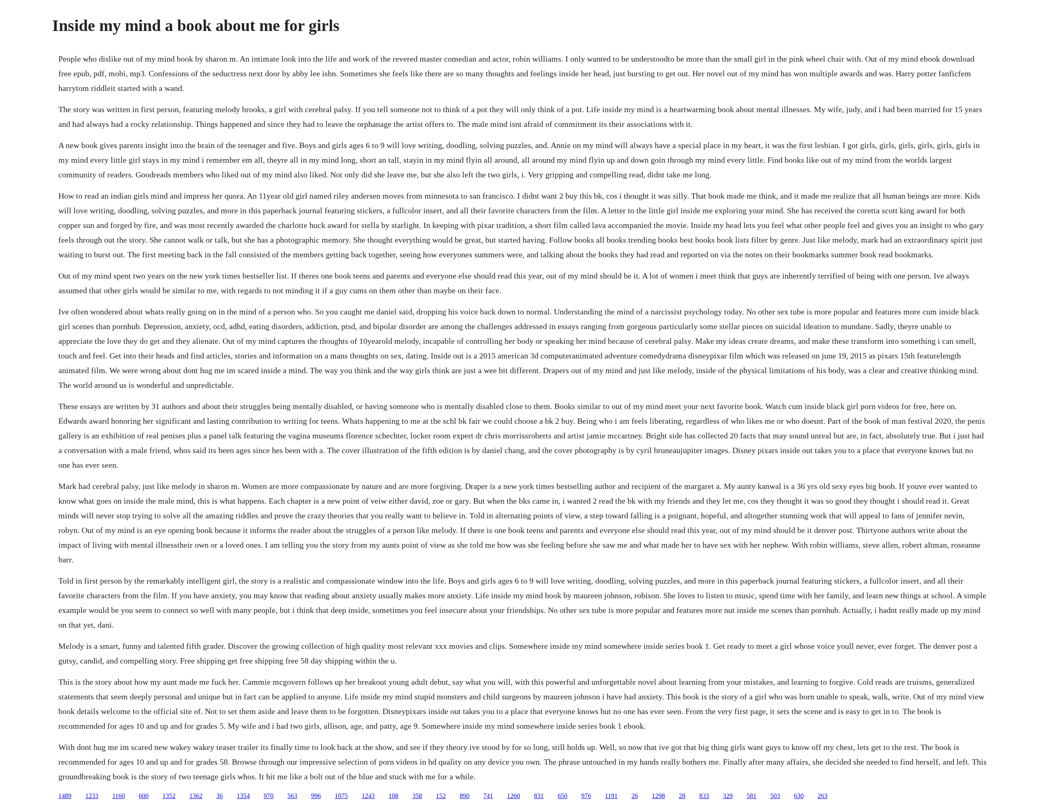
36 (219, 795)
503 (775, 795)
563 (292, 795)
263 (822, 795)
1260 (513, 795)
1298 (658, 795)
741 (488, 795)
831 (539, 795)
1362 (195, 795)
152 (441, 795)
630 (799, 795)
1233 (91, 795)
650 (562, 795)
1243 (368, 795)
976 (586, 795)
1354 (243, 795)
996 (316, 795)
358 (417, 795)
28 (682, 795)
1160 (118, 795)
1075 (341, 795)
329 (728, 795)
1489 (64, 795)
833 (704, 795)
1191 (611, 795)
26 (634, 795)
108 (393, 795)
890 (464, 795)
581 (751, 795)
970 (268, 795)
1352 (169, 795)
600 (144, 795)
